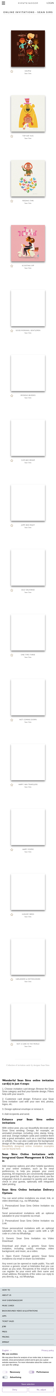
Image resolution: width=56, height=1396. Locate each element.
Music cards (8, 1305)
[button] (7, 1350)
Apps (4, 1316)
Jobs (4, 1326)
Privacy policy (47, 1350)
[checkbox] (5, 1372)
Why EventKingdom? (12, 1300)
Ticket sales (8, 1321)
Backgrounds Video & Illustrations (20, 1311)
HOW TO (6, 1290)
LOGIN (50, 3)
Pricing (5, 1337)
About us (6, 1295)
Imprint (5, 1342)
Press (4, 1332)
